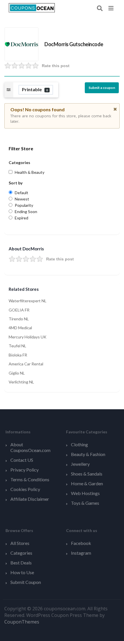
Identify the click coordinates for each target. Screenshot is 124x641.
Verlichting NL (21, 381)
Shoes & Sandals (86, 473)
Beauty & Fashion (88, 454)
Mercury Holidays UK (27, 336)
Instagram (81, 553)
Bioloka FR (18, 354)
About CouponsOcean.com (30, 447)
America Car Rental (26, 363)
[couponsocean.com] (32, 7)
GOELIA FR (19, 309)
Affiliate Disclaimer (29, 499)
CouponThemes (21, 622)
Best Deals (21, 562)
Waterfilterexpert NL (27, 300)
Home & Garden (87, 483)
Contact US (21, 460)
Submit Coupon (25, 582)
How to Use (22, 572)
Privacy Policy (24, 469)
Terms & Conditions (29, 479)
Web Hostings (85, 493)
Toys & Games (85, 503)
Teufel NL (17, 345)
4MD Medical (20, 327)
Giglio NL (17, 373)
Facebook (81, 543)
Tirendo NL (19, 318)
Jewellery (80, 464)
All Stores (19, 543)
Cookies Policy (25, 489)
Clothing (79, 444)
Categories (21, 553)
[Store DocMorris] (21, 43)
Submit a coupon (102, 87)
